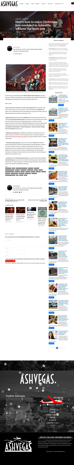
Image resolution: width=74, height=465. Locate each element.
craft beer (10, 406)
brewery (20, 404)
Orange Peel (43, 171)
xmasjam (25, 175)
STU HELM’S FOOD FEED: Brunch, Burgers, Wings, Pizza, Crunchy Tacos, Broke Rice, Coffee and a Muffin (63, 254)
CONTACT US (58, 3)
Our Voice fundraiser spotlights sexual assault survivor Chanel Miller (63, 332)
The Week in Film (11, 424)
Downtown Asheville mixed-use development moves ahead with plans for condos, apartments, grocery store (63, 270)
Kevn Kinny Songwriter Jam (10, 171)
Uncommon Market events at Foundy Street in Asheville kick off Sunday (62, 188)
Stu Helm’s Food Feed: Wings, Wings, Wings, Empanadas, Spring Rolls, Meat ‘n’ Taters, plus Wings (63, 303)
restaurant (10, 420)
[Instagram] (73, 3)
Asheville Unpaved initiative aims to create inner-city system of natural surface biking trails (63, 238)
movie (27, 415)
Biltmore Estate (21, 402)
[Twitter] (37, 388)
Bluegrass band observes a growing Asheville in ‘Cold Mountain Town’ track (14, 200)
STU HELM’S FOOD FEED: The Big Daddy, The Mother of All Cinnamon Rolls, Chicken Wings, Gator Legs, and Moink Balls (63, 157)
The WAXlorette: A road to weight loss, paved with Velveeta (63, 96)
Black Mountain (10, 404)
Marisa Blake (33, 171)
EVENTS (50, 3)
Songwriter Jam (21, 173)
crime (17, 406)
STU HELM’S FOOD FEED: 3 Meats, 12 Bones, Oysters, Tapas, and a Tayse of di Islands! (63, 126)
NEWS (27, 3)
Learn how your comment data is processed (34, 263)
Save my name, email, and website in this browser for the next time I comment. (25, 259)
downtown (30, 406)
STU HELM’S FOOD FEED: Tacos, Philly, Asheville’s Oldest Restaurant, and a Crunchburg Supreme (58, 53)
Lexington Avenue (29, 413)
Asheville (13, 168)
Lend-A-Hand (28, 171)
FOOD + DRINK (35, 3)
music (18, 417)
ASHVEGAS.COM (41, 440)
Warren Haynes (34, 173)
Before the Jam (30, 168)
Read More (61, 105)
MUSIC (44, 3)
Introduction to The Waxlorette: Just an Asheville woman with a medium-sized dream (63, 110)
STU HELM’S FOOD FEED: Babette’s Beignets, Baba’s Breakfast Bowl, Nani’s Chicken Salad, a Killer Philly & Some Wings (63, 142)
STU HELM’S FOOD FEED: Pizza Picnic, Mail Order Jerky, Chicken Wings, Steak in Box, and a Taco (63, 318)
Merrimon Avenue (11, 415)
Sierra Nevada (8, 173)
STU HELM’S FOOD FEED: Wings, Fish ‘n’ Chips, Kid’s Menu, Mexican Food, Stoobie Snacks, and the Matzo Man (58, 88)
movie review (10, 417)
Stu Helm (50, 52)
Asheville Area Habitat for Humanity (21, 168)
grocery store (10, 411)
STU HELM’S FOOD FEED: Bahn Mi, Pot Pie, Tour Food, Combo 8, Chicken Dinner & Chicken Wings (62, 204)
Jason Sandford (16, 47)
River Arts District (20, 420)
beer (13, 402)
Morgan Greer (38, 171)
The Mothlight (18, 422)
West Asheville (30, 424)
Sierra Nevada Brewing (14, 173)
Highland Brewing (11, 413)
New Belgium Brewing (28, 417)
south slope (32, 420)
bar (8, 402)
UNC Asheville (21, 424)
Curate (23, 406)
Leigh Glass (22, 171)
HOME (21, 3)
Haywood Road (20, 411)
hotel (20, 413)
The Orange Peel (28, 173)
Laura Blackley (17, 171)
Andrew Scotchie (8, 168)
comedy (32, 404)
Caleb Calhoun (7, 221)
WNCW (17, 175)
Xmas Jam (21, 175)
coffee (26, 404)
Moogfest (20, 415)
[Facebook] (30, 388)
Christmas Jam (36, 168)
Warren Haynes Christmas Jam (10, 175)
